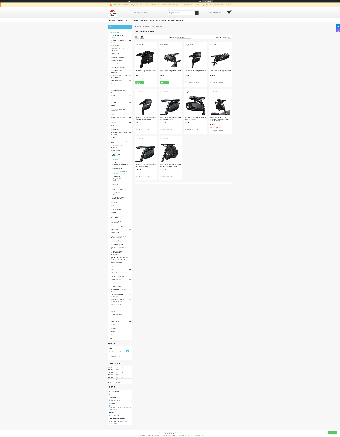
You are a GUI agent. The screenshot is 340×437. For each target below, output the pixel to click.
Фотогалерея (161, 20)
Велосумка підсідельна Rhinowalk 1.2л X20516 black (195, 118)
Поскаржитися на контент (182, 435)
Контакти (179, 20)
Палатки (113, 328)
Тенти (112, 87)
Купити (140, 83)
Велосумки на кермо (118, 162)
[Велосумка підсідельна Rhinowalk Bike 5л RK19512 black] (220, 58)
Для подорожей (115, 321)
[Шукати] (197, 13)
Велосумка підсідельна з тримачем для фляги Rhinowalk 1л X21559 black (219, 119)
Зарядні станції (115, 273)
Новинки (135, 20)
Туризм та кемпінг (116, 318)
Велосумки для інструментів (116, 179)
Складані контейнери (117, 244)
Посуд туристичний (116, 80)
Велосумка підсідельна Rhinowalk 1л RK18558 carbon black (195, 71)
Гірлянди (113, 126)
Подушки (113, 95)
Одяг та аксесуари (116, 262)
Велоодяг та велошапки (119, 189)
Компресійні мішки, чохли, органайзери (118, 109)
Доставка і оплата (147, 20)
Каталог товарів (114, 32)
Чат (334, 432)
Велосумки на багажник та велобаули (120, 165)
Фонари (113, 331)
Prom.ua (179, 432)
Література (114, 202)
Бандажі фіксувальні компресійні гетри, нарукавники (117, 252)
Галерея (111, 338)
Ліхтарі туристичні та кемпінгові (117, 71)
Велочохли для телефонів (119, 171)
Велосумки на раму (117, 168)
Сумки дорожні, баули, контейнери (117, 216)
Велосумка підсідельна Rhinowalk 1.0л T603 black (145, 71)
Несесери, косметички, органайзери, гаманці (117, 300)
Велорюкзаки (116, 176)
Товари (139, 26)
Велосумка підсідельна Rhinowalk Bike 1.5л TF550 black (170, 71)
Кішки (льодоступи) (116, 60)
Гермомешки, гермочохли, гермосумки (119, 221)
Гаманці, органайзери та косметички (118, 118)
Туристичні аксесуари (117, 248)
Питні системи (115, 129)
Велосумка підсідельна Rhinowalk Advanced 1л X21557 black (170, 165)
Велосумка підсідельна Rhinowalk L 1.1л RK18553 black (170, 118)
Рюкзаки (113, 212)
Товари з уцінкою (116, 286)
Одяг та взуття (115, 151)
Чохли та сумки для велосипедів (117, 183)
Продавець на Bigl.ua (170, 433)
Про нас (120, 20)
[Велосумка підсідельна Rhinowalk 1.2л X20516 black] (195, 105)
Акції (127, 20)
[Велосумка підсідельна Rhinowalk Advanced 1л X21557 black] (170, 152)
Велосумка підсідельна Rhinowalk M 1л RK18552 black (145, 165)
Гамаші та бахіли (116, 64)
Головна (112, 20)
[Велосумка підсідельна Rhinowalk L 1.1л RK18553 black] (170, 105)
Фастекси (114, 194)
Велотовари (146, 26)
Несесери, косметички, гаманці (117, 41)
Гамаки (113, 137)
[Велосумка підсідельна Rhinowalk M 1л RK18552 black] (146, 152)
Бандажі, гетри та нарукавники (116, 155)
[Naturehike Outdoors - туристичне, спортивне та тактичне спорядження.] (112, 12)
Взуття (113, 311)
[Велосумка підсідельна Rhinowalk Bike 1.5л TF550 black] (170, 58)
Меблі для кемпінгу (116, 209)
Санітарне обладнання (117, 241)
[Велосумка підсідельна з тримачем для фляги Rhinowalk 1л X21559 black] (220, 105)
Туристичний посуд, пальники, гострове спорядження (120, 258)
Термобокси (114, 283)
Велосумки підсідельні (118, 173)
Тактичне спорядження (118, 67)
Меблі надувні (115, 45)
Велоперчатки (116, 192)
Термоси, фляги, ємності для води (119, 141)
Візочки (113, 308)
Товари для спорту (116, 279)
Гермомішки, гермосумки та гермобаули (119, 133)
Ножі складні (114, 206)
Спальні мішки (115, 54)
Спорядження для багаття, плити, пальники (119, 76)
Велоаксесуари (116, 187)
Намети (113, 84)
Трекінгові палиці (116, 304)
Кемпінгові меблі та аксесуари (117, 146)
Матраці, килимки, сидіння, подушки (119, 290)
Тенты (112, 269)
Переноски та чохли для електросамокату (119, 198)
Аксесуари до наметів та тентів (118, 91)
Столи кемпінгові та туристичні (117, 36)
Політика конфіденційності (197, 435)
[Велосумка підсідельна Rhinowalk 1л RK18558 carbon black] (195, 58)
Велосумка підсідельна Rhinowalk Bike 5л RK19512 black (220, 71)
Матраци (113, 102)
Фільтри (113, 106)
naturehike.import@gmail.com (119, 421)
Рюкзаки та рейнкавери (118, 57)
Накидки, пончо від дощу (118, 226)
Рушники (113, 122)
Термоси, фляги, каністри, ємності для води (118, 236)
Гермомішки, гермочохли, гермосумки (118, 49)
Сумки (112, 114)
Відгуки (171, 20)
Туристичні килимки (117, 99)
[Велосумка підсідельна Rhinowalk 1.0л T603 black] (146, 58)
